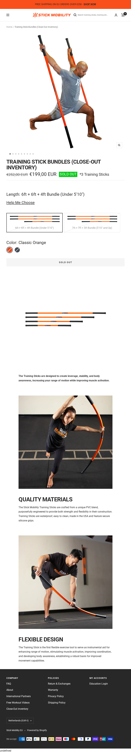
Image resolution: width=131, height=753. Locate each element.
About (9, 689)
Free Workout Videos (18, 702)
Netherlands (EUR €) (18, 720)
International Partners (18, 696)
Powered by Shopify (37, 730)
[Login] (116, 15)
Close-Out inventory (17, 708)
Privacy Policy (56, 696)
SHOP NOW (90, 4)
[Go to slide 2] (12, 153)
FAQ (8, 683)
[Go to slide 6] (24, 153)
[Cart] (123, 15)
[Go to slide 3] (15, 153)
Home (9, 27)
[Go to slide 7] (27, 153)
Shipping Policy (57, 702)
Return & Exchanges (59, 683)
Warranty (53, 689)
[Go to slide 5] (21, 153)
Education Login (98, 683)
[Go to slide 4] (18, 153)
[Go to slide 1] (10, 153)
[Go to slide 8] (30, 153)
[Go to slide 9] (33, 153)
